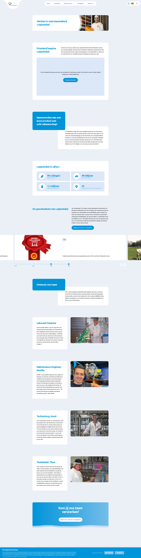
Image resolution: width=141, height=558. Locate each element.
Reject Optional (109, 552)
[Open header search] (128, 3)
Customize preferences (97, 552)
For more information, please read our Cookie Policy (15, 556)
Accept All (119, 552)
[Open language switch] (132, 3)
